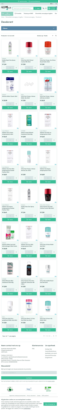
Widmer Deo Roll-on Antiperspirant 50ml (45, 133)
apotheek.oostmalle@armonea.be (18, 357)
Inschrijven (29, 378)
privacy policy (51, 381)
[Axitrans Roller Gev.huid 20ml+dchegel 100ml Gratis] (10, 232)
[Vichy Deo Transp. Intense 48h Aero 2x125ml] (48, 84)
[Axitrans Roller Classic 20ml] (10, 84)
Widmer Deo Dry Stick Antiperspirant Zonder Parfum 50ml (8, 170)
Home (2, 17)
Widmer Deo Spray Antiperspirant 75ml (45, 169)
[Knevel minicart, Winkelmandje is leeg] (49, 8)
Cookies (38, 395)
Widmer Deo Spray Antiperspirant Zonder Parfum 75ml (8, 208)
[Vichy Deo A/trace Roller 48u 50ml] (48, 232)
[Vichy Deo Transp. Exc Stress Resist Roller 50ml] (48, 48)
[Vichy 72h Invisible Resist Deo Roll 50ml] (48, 268)
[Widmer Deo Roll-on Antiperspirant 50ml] (48, 120)
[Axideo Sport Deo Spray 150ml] (10, 48)
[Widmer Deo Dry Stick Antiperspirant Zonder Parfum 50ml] (10, 156)
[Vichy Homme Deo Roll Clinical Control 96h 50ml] (48, 194)
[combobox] (23, 8)
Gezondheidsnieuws (50, 351)
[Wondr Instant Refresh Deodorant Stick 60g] (29, 120)
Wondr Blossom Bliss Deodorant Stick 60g (7, 281)
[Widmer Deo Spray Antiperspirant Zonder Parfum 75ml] (10, 194)
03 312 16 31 (9, 355)
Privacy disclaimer (31, 395)
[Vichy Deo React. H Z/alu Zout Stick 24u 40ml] (29, 306)
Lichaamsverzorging (29, 17)
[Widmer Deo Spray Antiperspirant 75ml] (48, 156)
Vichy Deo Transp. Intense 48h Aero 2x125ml (47, 97)
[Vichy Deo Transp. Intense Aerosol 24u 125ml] (29, 156)
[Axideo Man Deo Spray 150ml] (29, 194)
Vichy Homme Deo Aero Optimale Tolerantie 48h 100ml (27, 282)
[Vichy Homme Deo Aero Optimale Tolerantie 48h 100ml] (29, 268)
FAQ (33, 348)
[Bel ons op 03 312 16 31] (43, 8)
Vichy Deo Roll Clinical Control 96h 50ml (27, 61)
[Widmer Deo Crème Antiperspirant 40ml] (10, 120)
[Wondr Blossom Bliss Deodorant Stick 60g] (10, 268)
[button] (29, 28)
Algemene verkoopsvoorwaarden (17, 395)
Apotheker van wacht (51, 353)
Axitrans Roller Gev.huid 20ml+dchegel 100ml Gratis (9, 245)
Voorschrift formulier (50, 355)
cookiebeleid (26, 408)
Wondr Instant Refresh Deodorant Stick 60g (27, 133)
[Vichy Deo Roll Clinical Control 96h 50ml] (29, 48)
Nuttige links (48, 349)
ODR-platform (45, 395)
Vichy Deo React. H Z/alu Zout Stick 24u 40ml (28, 319)
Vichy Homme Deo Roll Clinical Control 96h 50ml (47, 207)
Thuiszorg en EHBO (28, 13)
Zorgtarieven (48, 357)
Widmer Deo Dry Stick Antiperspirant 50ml (27, 245)
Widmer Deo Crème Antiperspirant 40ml (7, 133)
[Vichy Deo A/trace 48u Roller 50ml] (48, 306)
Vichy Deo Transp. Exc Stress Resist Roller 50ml (48, 61)
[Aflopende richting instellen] (56, 35)
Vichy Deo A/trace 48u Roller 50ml (46, 319)
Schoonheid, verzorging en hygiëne (43, 13)
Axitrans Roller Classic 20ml (9, 96)
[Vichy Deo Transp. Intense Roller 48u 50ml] (29, 84)
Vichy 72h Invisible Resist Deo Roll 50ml (46, 281)
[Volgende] (56, 336)
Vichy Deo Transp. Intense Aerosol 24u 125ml (28, 169)
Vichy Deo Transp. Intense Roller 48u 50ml (28, 97)
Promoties (18, 13)
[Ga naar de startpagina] (6, 8)
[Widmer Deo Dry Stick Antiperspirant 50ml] (29, 232)
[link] (44, 336)
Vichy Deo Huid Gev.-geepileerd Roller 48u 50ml (9, 319)
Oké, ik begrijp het (50, 404)
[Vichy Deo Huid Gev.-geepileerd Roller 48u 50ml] (10, 306)
